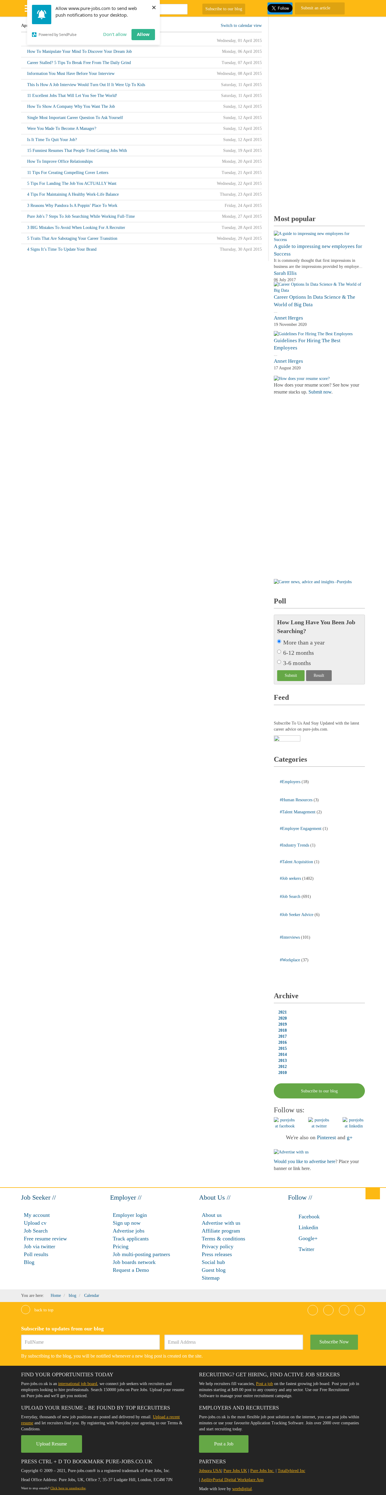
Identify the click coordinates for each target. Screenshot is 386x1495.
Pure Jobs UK (235, 1470)
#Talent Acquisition (297, 862)
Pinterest (326, 1137)
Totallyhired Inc (291, 1470)
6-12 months (298, 652)
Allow (143, 34)
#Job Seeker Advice (297, 914)
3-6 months (297, 663)
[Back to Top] (372, 1193)
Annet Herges (288, 318)
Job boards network (134, 1262)
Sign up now (127, 1223)
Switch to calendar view (241, 25)
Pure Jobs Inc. (262, 1470)
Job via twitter (39, 1246)
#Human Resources (297, 800)
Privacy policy (217, 1246)
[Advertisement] (319, 113)
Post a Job (223, 1443)
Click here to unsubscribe (68, 1488)
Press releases (217, 1254)
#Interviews (290, 937)
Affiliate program (221, 1231)
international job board (77, 1383)
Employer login (130, 1215)
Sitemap (211, 1278)
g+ (350, 1137)
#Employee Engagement (301, 828)
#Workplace (290, 960)
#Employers (291, 782)
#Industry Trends (295, 845)
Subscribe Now (334, 1341)
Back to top (43, 1310)
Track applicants (131, 1239)
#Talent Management (298, 812)
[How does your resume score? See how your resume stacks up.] (302, 378)
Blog (29, 1262)
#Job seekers (291, 878)
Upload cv (35, 1223)
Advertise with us (221, 1223)
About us (212, 1215)
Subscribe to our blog (223, 9)
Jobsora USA (210, 1470)
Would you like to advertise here (304, 1161)
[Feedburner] (287, 739)
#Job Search (291, 896)
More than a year (304, 642)
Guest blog (214, 1270)
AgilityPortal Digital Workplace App (232, 1479)
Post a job (264, 1383)
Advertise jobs (128, 1231)
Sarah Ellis (285, 273)
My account (37, 1215)
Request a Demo (131, 1270)
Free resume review (45, 1239)
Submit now (319, 391)
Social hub (213, 1262)
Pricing (120, 1246)
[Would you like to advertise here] (291, 1151)
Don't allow (115, 34)
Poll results (36, 1254)
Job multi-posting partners (141, 1254)
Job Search (36, 1231)
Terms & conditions (223, 1239)
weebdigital (242, 1489)
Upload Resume (51, 1443)
